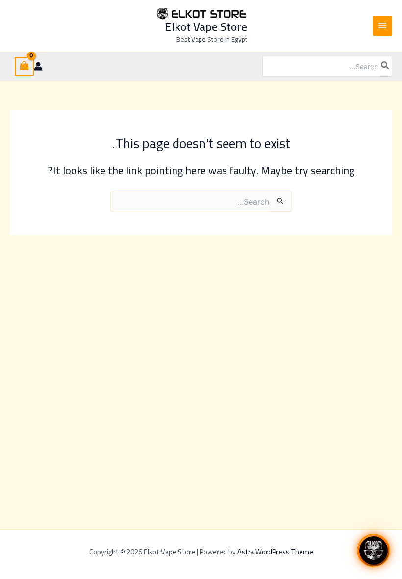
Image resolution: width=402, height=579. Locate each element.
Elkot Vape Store (206, 27)
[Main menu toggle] (382, 25)
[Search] (385, 66)
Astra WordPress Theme (275, 551)
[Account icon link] (38, 66)
